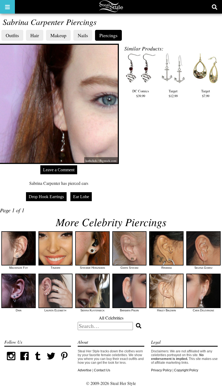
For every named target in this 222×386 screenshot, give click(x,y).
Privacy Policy (161, 370)
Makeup (58, 35)
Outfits (12, 35)
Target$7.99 (205, 93)
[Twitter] (51, 361)
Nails (83, 35)
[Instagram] (11, 361)
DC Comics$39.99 (140, 93)
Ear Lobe (81, 196)
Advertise (85, 370)
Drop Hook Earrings (46, 196)
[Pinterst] (64, 361)
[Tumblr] (37, 361)
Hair (34, 35)
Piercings (108, 35)
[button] (7, 7)
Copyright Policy (186, 370)
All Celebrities (111, 318)
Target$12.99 (173, 93)
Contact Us (102, 370)
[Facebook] (24, 361)
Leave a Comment (58, 169)
